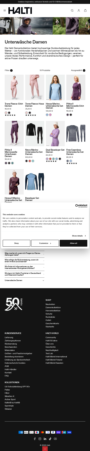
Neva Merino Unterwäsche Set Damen (33, 152)
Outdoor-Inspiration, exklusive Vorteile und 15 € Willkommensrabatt (45, 2)
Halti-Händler (11, 369)
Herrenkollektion (53, 311)
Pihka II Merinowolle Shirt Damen (75, 106)
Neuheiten (50, 304)
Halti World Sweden (54, 363)
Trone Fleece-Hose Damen (34, 105)
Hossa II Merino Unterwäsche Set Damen (13, 200)
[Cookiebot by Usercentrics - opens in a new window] (77, 206)
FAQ (7, 376)
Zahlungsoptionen (13, 341)
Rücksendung (11, 344)
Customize (43, 243)
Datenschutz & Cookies (15, 363)
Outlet (48, 320)
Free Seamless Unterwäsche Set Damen (75, 152)
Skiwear (8, 409)
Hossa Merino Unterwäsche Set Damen (54, 106)
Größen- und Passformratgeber (18, 353)
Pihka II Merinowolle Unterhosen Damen (11, 153)
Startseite (50, 327)
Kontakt (8, 373)
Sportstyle (9, 406)
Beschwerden (11, 347)
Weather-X (9, 396)
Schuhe (49, 314)
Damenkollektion (53, 308)
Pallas (7, 390)
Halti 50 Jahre (51, 341)
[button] (5, 10)
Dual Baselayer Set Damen (55, 151)
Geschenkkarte (52, 323)
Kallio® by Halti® (12, 403)
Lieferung (9, 337)
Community (51, 337)
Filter (7, 70)
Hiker (7, 393)
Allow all (73, 243)
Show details (77, 236)
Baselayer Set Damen (32, 199)
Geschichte (51, 347)
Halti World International (56, 357)
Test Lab (49, 353)
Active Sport (10, 399)
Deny (16, 243)
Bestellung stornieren (14, 357)
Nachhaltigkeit (52, 350)
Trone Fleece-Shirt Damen (14, 105)
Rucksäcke (50, 317)
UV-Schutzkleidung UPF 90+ (17, 387)
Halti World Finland (54, 360)
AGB (7, 366)
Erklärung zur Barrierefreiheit (17, 360)
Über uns (49, 344)
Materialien (10, 350)
